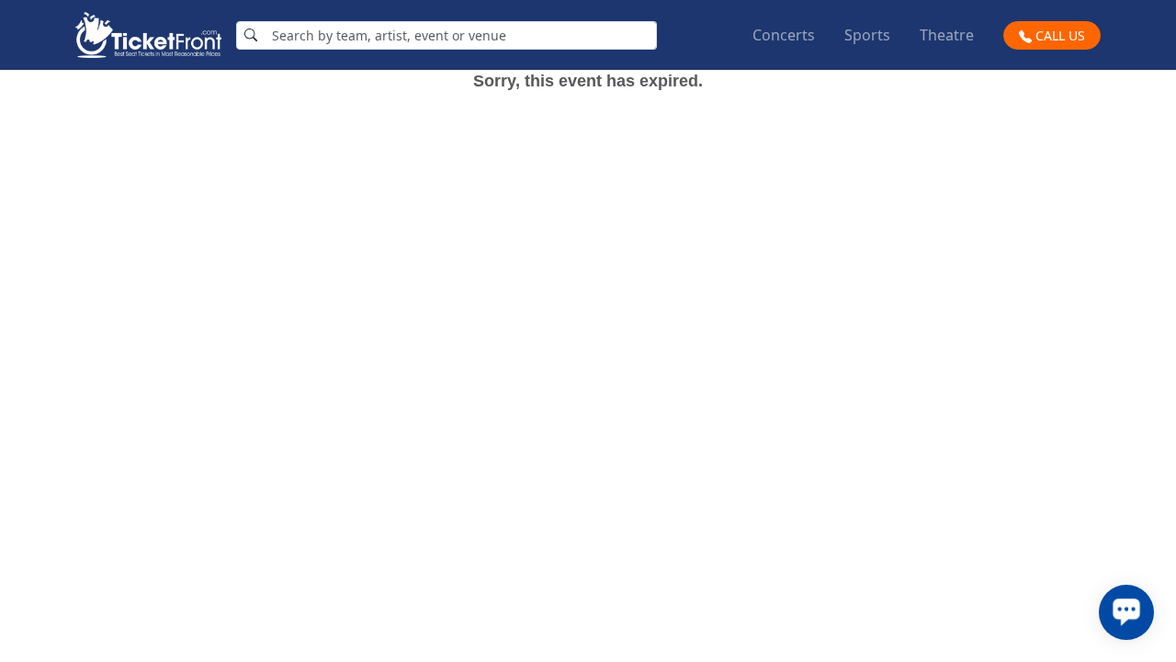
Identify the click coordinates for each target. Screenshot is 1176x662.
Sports (867, 35)
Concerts (783, 35)
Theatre (947, 35)
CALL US (1058, 35)
